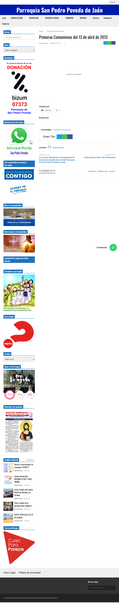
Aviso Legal (9, 572)
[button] (113, 247)
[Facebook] (98, 2)
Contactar (5, 23)
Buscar (113, 2)
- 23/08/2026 (26, 485)
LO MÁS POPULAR (11, 460)
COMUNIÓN (69, 18)
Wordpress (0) (103, 171)
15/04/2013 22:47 (55, 43)
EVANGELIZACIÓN (17, 18)
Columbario (108, 18)
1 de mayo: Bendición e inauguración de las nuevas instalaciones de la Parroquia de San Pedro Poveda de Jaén (57, 159)
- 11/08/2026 (26, 521)
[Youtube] (101, 2)
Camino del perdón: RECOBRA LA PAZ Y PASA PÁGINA (23, 479)
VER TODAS (30, 460)
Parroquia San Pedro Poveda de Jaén (60, 10)
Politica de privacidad (30, 572)
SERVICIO (83, 18)
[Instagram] (94, 2)
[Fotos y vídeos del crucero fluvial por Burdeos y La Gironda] (8, 493)
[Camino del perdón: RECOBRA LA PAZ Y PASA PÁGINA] (8, 479)
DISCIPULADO (34, 18)
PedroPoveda (43, 43)
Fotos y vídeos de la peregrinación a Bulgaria (23, 504)
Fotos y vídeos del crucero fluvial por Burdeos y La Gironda (23, 492)
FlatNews (55, 598)
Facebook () (93, 171)
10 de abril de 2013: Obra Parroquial (100, 157)
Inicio (4, 18)
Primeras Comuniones (62, 130)
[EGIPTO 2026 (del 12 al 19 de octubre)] (8, 518)
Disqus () (112, 171)
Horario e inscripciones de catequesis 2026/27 (23, 466)
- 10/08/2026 (26, 498)
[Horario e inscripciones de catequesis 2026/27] (8, 468)
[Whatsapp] (105, 2)
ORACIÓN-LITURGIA (52, 18)
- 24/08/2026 (26, 470)
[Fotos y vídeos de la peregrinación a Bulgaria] (8, 506)
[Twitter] (105, 43)
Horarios (96, 18)
